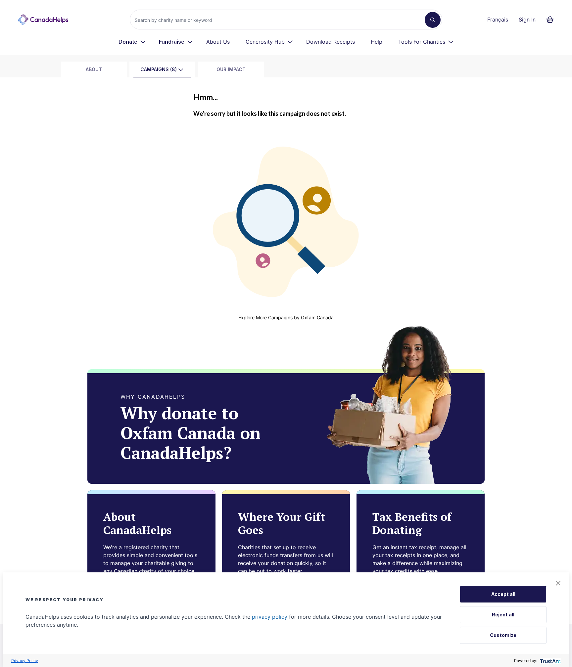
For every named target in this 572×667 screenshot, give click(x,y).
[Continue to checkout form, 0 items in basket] (552, 19)
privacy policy (269, 616)
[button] (558, 583)
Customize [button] (503, 635)
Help (376, 41)
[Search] (433, 20)
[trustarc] (549, 660)
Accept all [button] (503, 594)
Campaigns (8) (158, 69)
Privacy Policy (24, 660)
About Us (218, 41)
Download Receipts (330, 41)
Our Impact (231, 69)
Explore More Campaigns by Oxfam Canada (286, 317)
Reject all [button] (503, 614)
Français (497, 19)
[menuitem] (132, 41)
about (94, 69)
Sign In (527, 19)
